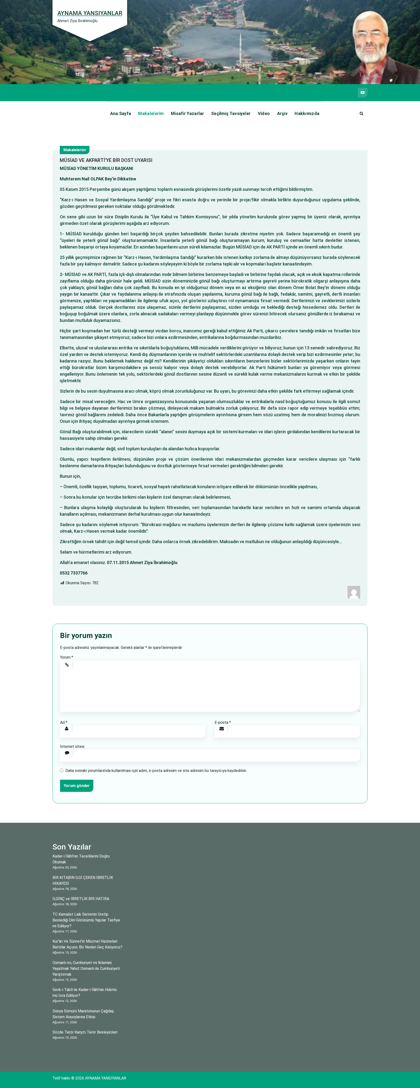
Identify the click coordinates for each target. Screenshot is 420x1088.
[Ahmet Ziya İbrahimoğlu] (354, 592)
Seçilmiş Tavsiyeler (231, 113)
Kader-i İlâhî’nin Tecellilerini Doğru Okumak (81, 859)
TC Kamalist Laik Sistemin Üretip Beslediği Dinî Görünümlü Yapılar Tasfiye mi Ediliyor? (86, 920)
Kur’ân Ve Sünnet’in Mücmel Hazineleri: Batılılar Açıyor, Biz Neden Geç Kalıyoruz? (87, 944)
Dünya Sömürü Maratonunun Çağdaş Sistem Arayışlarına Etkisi (83, 1014)
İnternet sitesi (72, 746)
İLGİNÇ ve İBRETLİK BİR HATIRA (80, 898)
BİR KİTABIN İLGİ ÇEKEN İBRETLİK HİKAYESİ (82, 880)
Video (264, 113)
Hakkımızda (307, 113)
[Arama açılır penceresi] (361, 113)
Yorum (66, 657)
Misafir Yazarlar (187, 113)
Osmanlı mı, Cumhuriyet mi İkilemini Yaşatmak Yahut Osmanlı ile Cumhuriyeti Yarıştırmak (86, 968)
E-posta (223, 722)
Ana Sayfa (120, 113)
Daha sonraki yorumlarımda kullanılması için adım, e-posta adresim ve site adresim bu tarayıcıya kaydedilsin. (156, 770)
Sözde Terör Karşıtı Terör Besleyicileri (84, 1032)
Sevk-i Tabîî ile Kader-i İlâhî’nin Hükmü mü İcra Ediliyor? (84, 992)
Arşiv (282, 113)
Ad (63, 722)
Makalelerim (151, 113)
